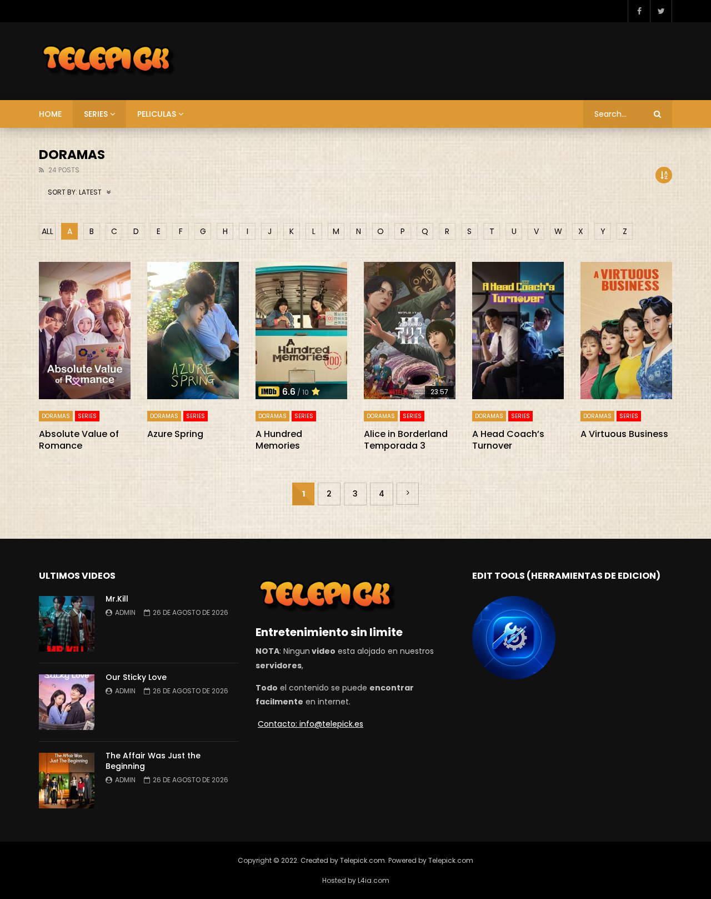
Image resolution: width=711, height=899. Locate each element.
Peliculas (156, 114)
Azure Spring (175, 434)
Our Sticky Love (136, 677)
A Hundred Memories (279, 440)
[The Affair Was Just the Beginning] (66, 780)
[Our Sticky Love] (66, 702)
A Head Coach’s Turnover (508, 440)
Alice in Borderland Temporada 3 (406, 440)
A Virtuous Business (624, 434)
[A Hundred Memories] (301, 331)
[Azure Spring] (193, 331)
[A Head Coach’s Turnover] (518, 331)
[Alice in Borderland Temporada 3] (409, 331)
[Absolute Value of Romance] (85, 331)
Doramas (56, 416)
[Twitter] (661, 11)
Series (96, 114)
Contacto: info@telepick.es (310, 723)
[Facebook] (639, 11)
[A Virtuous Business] (626, 331)
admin (125, 612)
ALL (47, 231)
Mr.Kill (118, 598)
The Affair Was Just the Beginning (153, 761)
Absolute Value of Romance (79, 440)
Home (50, 114)
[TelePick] (109, 61)
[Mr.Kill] (66, 624)
